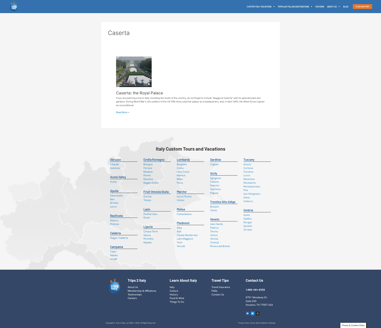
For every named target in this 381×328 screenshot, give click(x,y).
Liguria (148, 226)
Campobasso (184, 214)
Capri (113, 251)
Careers (132, 298)
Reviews (320, 6)
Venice (214, 235)
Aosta (113, 181)
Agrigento (215, 178)
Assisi (246, 215)
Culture (174, 290)
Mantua (181, 175)
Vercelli (181, 246)
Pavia (180, 182)
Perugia (247, 222)
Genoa (147, 235)
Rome (146, 217)
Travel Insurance (220, 287)
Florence (248, 171)
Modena (148, 171)
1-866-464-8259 (255, 289)
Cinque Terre (150, 231)
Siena (246, 197)
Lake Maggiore (185, 238)
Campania (116, 247)
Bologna (148, 164)
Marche (181, 191)
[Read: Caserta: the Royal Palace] (134, 71)
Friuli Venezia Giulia (156, 191)
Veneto (214, 219)
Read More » (122, 112)
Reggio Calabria (119, 237)
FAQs (214, 290)
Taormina (215, 189)
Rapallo (147, 242)
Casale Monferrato (187, 235)
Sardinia (215, 159)
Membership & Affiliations (142, 290)
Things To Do (177, 301)
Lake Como (183, 171)
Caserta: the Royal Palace (139, 93)
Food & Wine (177, 298)
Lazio (146, 209)
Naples (114, 255)
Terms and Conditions (259, 323)
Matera (114, 220)
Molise (181, 209)
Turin (179, 242)
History (174, 294)
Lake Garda (216, 224)
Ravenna (148, 179)
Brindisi (114, 202)
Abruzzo (115, 159)
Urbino (180, 200)
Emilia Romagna (153, 159)
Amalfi (113, 259)
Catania (214, 181)
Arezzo (247, 164)
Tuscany (248, 159)
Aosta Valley (118, 177)
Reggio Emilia (150, 182)
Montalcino (249, 182)
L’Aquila (114, 164)
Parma (147, 175)
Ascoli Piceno (184, 196)
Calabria (115, 233)
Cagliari (214, 164)
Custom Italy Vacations (259, 6)
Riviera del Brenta (220, 246)
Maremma (249, 179)
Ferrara (147, 168)
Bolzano (214, 206)
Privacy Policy (243, 323)
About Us (332, 6)
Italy (172, 287)
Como (180, 168)
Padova (214, 227)
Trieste (147, 200)
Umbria (248, 210)
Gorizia (147, 196)
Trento (213, 210)
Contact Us (217, 294)
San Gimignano (251, 193)
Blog (345, 6)
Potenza (114, 224)
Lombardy (183, 159)
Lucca (246, 175)
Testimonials (135, 294)
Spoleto (247, 226)
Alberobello (116, 195)
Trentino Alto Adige (222, 202)
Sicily (213, 173)
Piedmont (183, 223)
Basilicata (116, 215)
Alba (179, 227)
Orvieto (247, 229)
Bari (112, 199)
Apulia (114, 191)
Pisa (245, 190)
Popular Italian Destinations (293, 6)
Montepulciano (251, 186)
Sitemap (272, 323)
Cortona (248, 168)
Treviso (214, 231)
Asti (179, 231)
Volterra (248, 201)
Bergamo (182, 164)
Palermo (214, 185)
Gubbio (247, 218)
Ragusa (214, 193)
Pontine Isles (150, 214)
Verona (214, 238)
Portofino (148, 238)
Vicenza (214, 242)
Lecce (113, 206)
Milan (180, 179)
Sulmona (115, 168)
